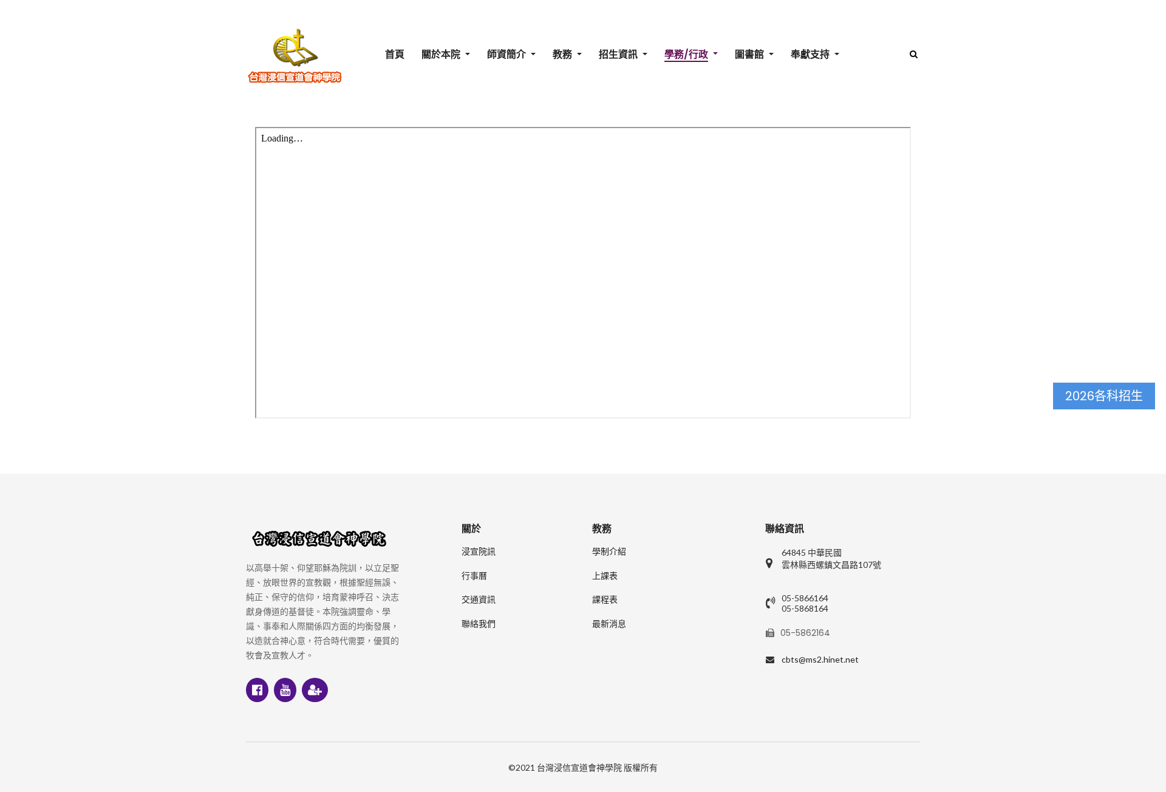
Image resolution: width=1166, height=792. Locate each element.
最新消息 (609, 624)
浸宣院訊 (479, 551)
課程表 (605, 599)
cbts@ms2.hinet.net (820, 659)
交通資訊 (479, 599)
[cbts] (294, 56)
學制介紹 (609, 551)
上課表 (605, 576)
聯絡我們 (479, 624)
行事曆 (474, 576)
